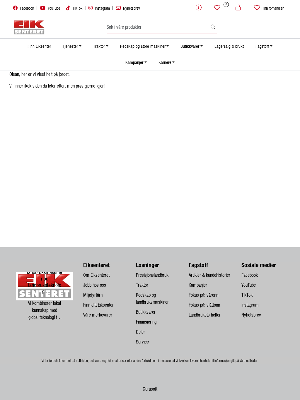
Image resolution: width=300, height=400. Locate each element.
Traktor (99, 46)
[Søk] (213, 27)
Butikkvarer (189, 46)
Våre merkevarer (97, 315)
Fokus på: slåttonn (204, 305)
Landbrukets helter (205, 315)
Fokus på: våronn (203, 295)
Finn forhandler (272, 8)
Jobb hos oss (94, 285)
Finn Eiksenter (39, 46)
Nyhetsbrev (131, 8)
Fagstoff (262, 46)
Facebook (27, 8)
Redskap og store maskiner (143, 46)
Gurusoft (150, 389)
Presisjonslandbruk (152, 275)
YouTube (54, 8)
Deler (140, 332)
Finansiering (146, 322)
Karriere (164, 62)
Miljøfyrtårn (93, 295)
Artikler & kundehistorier (209, 275)
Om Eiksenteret (96, 275)
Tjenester (70, 46)
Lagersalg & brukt (229, 46)
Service (142, 342)
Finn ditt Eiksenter (98, 305)
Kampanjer (134, 62)
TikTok (77, 8)
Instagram (102, 8)
